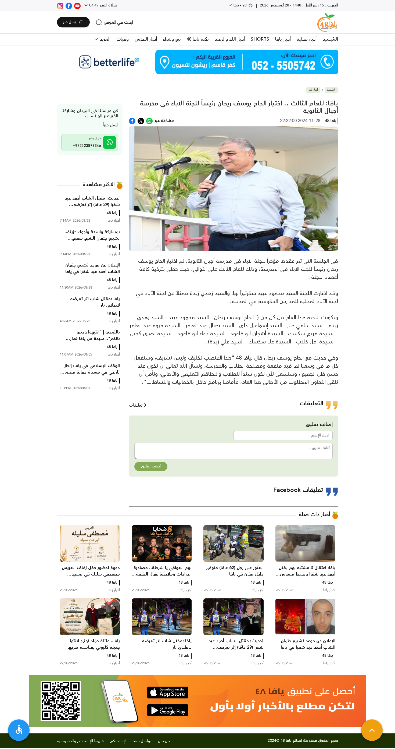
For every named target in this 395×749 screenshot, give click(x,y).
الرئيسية (330, 39)
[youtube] (77, 5)
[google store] (168, 710)
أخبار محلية (307, 39)
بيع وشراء (172, 39)
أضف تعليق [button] (151, 466)
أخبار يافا (283, 39)
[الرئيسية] (327, 22)
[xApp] (141, 120)
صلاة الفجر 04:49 (102, 5)
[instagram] (60, 5)
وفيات (122, 39)
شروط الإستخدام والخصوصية (80, 741)
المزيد (104, 39)
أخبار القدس (146, 39)
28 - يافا (240, 5)
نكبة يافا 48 (197, 39)
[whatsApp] (149, 120)
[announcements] (197, 62)
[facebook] (69, 5)
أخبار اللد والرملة (229, 39)
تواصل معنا (142, 741)
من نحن (164, 741)
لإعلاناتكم (118, 741)
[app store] (168, 692)
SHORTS (260, 39)
